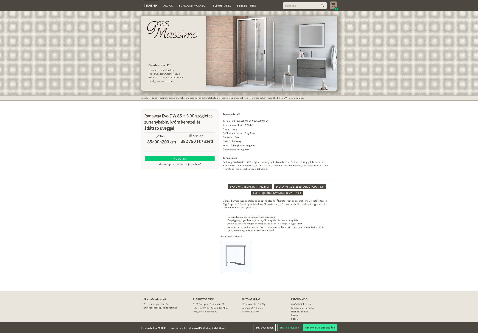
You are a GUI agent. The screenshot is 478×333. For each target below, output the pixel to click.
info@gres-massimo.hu (160, 81)
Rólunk (294, 315)
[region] (239, 327)
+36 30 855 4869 (175, 77)
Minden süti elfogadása (320, 327)
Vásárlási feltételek (301, 304)
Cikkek (294, 319)
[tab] (150, 5)
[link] (250, 186)
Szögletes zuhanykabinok (235, 97)
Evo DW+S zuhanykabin (291, 97)
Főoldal (144, 97)
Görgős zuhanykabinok (264, 97)
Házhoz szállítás (299, 311)
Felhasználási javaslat (302, 307)
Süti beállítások (265, 327)
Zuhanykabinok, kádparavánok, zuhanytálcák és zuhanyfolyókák (185, 97)
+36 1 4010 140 (156, 77)
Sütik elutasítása (289, 327)
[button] (180, 158)
